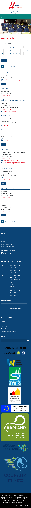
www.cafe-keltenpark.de (9, 111)
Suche (3, 60)
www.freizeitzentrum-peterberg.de (12, 80)
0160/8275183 (6, 179)
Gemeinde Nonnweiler (7, 16)
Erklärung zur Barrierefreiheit (9, 331)
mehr (3, 84)
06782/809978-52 (7, 109)
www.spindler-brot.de (9, 141)
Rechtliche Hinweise (6, 329)
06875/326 (5, 125)
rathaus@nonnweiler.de (9, 250)
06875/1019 (6, 178)
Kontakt (3, 321)
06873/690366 (6, 95)
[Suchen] (28, 340)
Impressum (4, 323)
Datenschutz (4, 326)
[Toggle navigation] (15, 12)
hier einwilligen (17, 502)
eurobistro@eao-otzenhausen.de (11, 160)
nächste (13, 66)
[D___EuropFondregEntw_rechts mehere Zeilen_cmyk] (15, 408)
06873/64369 (6, 197)
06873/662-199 (7, 158)
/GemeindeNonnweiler (9, 253)
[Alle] (3, 47)
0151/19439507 (7, 211)
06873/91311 (6, 139)
